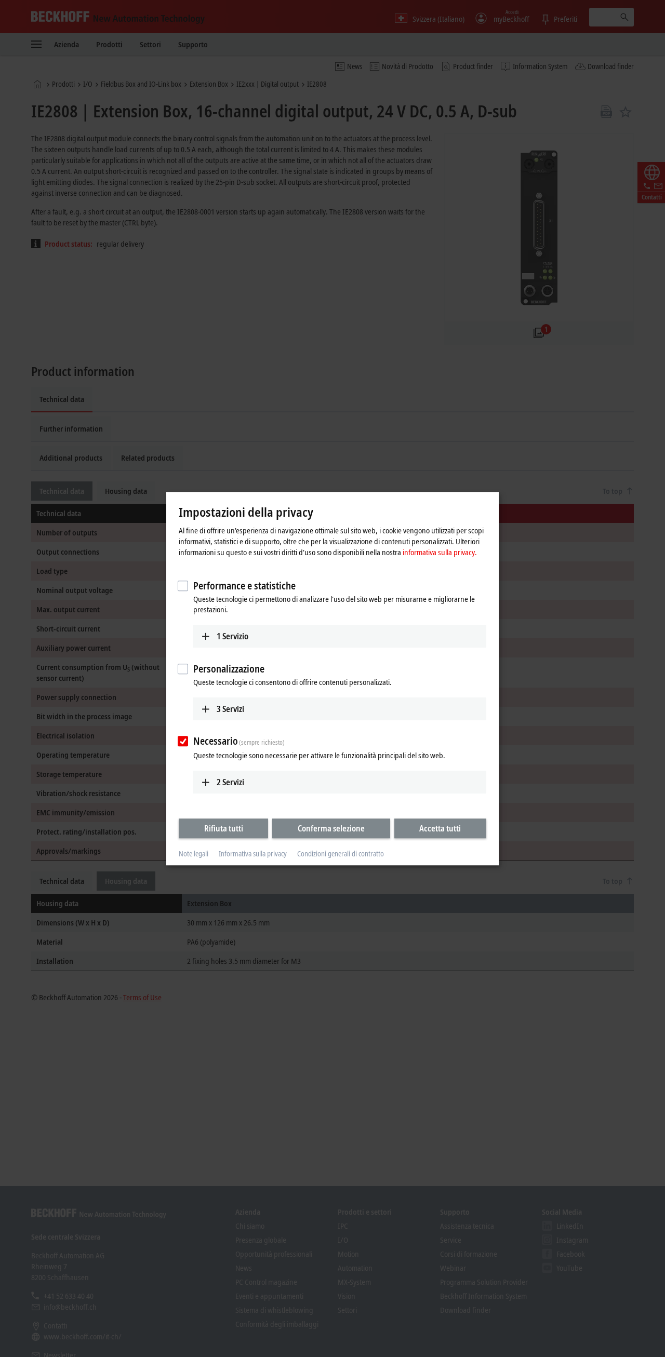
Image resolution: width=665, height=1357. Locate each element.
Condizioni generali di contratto (340, 854)
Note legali (193, 854)
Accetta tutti (440, 828)
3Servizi (230, 709)
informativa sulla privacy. (440, 552)
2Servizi (230, 782)
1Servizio (232, 636)
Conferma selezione (331, 828)
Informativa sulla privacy (253, 854)
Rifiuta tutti (223, 828)
